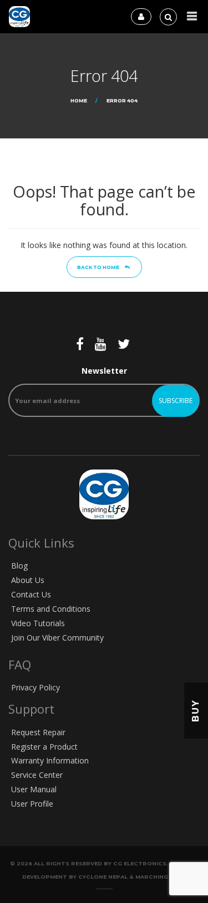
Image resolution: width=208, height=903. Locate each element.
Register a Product (44, 746)
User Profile (32, 803)
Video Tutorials (38, 623)
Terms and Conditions (50, 608)
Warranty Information (50, 760)
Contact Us (31, 594)
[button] (192, 16)
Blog (19, 565)
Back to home (98, 267)
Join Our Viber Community (57, 637)
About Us (27, 580)
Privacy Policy (35, 687)
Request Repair (38, 732)
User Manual (34, 789)
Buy (195, 710)
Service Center (37, 775)
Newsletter (104, 370)
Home (78, 100)
